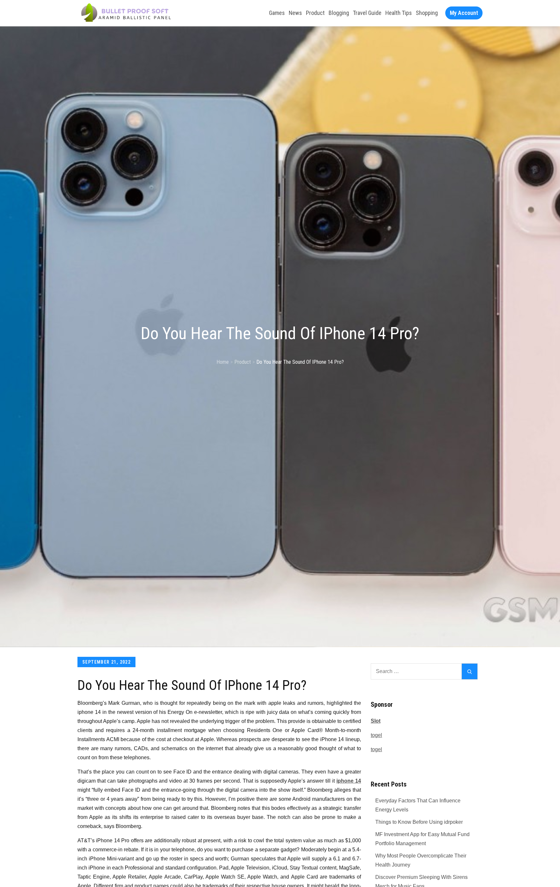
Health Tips (398, 12)
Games (277, 12)
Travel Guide (367, 12)
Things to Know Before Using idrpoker (419, 822)
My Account (464, 12)
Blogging (339, 12)
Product (315, 12)
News (295, 12)
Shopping (427, 12)
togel (376, 735)
